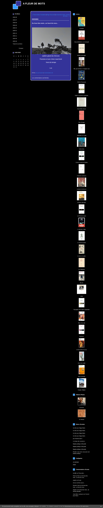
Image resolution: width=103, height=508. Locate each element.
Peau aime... (82, 473)
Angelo (74, 489)
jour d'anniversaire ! (77, 438)
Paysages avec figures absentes (82, 309)
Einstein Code (76, 485)
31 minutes (81, 419)
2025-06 (15, 41)
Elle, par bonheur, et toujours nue (82, 68)
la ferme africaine (81, 202)
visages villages (81, 389)
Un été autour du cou (81, 349)
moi (74, 482)
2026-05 (15, 25)
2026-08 (15, 17)
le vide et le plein (82, 256)
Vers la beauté (81, 376)
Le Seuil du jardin (81, 242)
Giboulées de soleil (81, 135)
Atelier (74, 464)
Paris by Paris (76, 475)
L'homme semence (81, 175)
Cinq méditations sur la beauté (81, 42)
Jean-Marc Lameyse (78, 494)
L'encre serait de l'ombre (82, 162)
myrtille (74, 473)
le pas (79, 480)
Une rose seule (81, 363)
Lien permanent (39, 72)
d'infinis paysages (81, 55)
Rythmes (81, 336)
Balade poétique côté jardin (79, 443)
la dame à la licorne (81, 189)
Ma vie (81, 282)
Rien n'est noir (81, 323)
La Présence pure (81, 216)
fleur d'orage (82, 122)
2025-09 (15, 38)
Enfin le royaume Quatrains (81, 95)
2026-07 (15, 20)
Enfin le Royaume (81, 82)
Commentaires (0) (48, 72)
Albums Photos (80, 394)
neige (81, 296)
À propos (21, 48)
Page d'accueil (51, 14)
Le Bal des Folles (81, 229)
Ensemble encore (81, 108)
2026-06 (15, 22)
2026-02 (15, 28)
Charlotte (81, 28)
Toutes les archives (17, 43)
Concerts (81, 407)
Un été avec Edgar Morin (79, 428)
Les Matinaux (81, 269)
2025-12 (15, 33)
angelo (74, 480)
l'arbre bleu (81, 149)
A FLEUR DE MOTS (34, 3)
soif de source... (81, 482)
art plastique (76, 462)
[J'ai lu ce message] (101, 506)
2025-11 (15, 35)
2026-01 (15, 30)
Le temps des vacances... (79, 441)
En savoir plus (84, 506)
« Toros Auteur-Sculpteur (39, 14)
